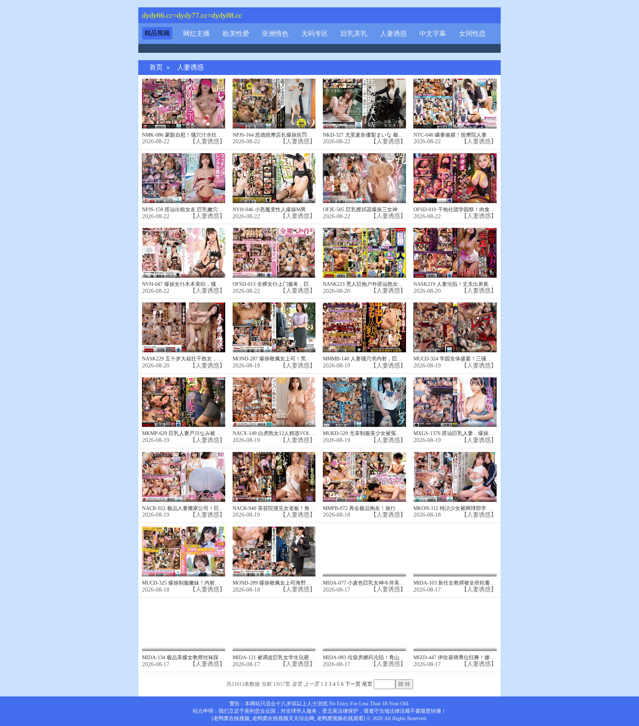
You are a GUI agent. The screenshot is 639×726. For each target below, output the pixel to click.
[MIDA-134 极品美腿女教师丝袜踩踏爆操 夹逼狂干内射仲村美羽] (183, 626)
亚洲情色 (275, 33)
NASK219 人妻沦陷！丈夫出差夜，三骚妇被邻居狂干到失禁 (482, 284)
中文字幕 (432, 33)
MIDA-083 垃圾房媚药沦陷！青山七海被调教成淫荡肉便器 (389, 657)
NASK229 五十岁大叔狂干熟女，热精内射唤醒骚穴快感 (205, 359)
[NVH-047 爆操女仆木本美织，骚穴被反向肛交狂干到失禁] (183, 253)
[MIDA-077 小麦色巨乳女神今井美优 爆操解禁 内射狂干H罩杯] (364, 551)
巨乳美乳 (354, 33)
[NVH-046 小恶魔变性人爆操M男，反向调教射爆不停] (274, 178)
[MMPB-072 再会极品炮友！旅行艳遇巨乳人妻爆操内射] (364, 477)
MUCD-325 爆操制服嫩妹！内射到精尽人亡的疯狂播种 (204, 583)
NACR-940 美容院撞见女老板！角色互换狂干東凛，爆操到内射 (305, 508)
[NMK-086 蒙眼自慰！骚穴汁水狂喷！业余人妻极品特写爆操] (183, 104)
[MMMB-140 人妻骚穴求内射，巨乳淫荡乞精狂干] (364, 327)
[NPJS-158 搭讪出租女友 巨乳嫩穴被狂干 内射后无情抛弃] (183, 178)
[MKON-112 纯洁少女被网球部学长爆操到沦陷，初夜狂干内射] (455, 477)
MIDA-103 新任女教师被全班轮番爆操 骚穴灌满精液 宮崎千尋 (484, 583)
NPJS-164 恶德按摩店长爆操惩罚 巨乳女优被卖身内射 (294, 135)
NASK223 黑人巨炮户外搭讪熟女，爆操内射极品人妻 (383, 284)
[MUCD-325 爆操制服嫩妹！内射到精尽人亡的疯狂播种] (183, 551)
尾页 (367, 684)
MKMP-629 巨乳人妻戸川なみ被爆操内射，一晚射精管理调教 (212, 433)
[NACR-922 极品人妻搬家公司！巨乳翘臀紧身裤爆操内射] (183, 477)
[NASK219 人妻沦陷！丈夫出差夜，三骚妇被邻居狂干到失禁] (455, 253)
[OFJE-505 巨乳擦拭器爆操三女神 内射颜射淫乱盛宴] (364, 178)
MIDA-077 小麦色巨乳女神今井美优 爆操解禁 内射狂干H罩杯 (393, 583)
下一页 (353, 684)
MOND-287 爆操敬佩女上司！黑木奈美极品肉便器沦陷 (295, 359)
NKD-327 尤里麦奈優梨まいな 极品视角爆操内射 (379, 135)
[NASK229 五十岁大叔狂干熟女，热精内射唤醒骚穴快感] (183, 327)
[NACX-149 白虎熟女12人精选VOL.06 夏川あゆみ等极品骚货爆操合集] (274, 402)
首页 (156, 67)
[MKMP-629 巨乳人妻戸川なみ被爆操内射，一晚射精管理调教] (183, 402)
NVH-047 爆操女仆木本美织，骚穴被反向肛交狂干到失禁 (207, 284)
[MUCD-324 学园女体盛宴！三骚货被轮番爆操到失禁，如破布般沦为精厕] (455, 327)
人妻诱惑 (393, 33)
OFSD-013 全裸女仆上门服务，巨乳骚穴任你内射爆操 (294, 284)
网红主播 (196, 33)
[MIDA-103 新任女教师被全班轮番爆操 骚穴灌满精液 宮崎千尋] (455, 551)
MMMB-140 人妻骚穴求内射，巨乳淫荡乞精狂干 (378, 359)
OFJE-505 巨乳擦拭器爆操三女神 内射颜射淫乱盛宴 (381, 209)
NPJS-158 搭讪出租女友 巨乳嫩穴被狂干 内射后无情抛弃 (206, 209)
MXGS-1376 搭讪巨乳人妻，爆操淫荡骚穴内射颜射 (471, 433)
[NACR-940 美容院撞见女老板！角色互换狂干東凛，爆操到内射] (274, 477)
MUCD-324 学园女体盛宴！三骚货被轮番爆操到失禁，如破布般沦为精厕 (496, 359)
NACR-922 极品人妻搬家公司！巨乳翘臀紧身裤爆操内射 (206, 508)
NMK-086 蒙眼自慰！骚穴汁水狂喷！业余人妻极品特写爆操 (210, 135)
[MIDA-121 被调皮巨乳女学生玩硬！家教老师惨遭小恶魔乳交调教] (274, 626)
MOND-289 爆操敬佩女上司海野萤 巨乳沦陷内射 (288, 583)
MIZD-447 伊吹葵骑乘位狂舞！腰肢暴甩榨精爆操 (469, 657)
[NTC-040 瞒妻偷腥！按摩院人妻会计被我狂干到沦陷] (455, 104)
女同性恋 (472, 33)
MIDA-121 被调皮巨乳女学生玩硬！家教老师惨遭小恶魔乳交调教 (307, 657)
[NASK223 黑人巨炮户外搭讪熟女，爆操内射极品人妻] (364, 253)
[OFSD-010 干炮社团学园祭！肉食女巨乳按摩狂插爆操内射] (455, 178)
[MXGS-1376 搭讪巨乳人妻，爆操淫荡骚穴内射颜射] (455, 402)
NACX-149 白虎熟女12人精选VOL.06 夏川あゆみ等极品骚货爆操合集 (312, 433)
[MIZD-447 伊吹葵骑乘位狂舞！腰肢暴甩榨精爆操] (455, 626)
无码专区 (314, 33)
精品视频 (157, 33)
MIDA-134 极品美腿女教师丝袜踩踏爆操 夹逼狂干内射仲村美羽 (214, 657)
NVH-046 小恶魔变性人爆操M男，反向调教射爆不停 (292, 209)
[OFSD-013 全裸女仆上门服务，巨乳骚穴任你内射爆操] (274, 253)
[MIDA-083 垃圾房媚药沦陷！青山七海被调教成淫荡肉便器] (364, 626)
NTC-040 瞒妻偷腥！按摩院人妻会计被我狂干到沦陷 (473, 135)
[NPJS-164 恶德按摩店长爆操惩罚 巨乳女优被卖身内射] (274, 104)
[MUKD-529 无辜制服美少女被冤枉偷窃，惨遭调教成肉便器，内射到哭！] (364, 402)
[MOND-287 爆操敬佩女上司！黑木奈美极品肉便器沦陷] (274, 327)
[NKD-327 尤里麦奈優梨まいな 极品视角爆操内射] (364, 104)
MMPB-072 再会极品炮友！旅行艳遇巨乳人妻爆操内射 (385, 508)
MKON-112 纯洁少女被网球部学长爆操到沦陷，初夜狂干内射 (483, 508)
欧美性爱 (236, 33)
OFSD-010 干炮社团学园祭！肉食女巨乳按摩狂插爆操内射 (480, 209)
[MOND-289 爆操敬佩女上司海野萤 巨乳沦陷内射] (274, 551)
